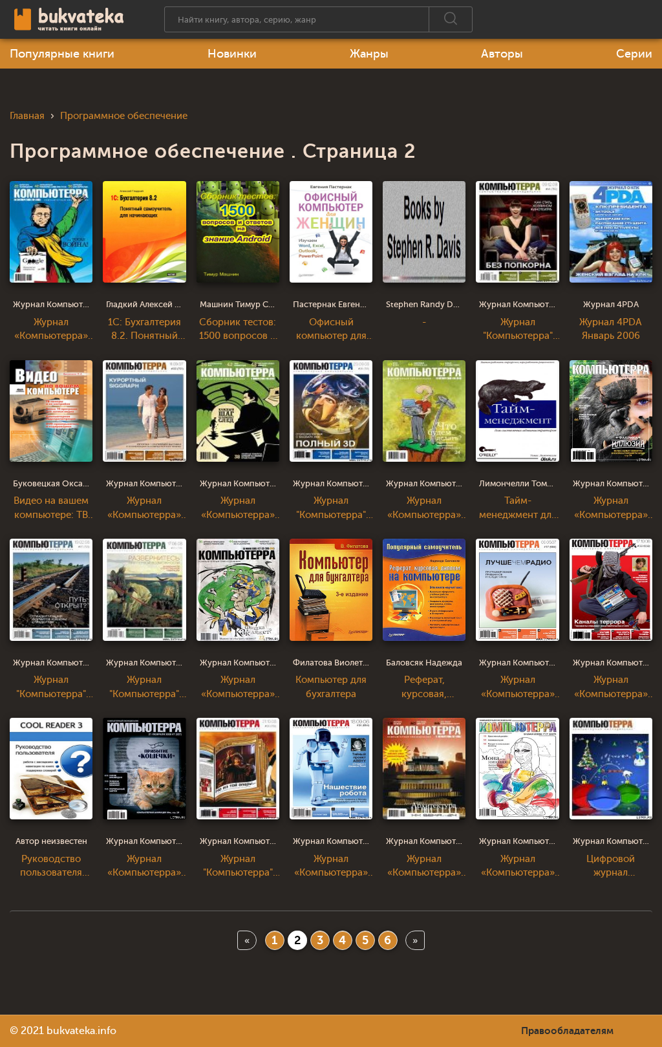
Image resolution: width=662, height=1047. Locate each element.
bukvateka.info (81, 1031)
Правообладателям (567, 1031)
